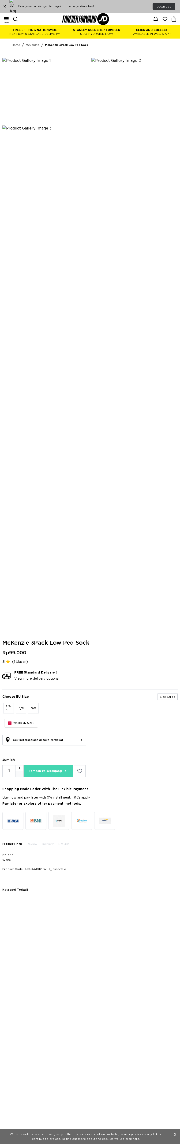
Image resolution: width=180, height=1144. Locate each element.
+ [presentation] (19, 768)
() (20, 662)
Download (164, 6)
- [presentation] (19, 774)
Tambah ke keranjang (45, 771)
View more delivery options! (36, 678)
